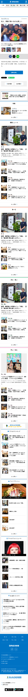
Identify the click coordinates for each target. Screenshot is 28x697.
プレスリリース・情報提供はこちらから (10, 657)
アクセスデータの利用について (8, 659)
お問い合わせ (5, 661)
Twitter (16, 649)
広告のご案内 (5, 663)
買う (18, 5)
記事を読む (14, 72)
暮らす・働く (22, 5)
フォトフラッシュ (5, 18)
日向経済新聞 (14, 2)
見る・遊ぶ (13, 5)
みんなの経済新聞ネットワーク (14, 677)
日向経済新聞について (6, 655)
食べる (7, 5)
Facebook (12, 649)
